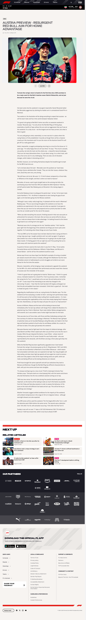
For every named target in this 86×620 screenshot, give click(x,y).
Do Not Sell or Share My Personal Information (40, 588)
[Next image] (49, 86)
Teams (55, 2)
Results (26, 2)
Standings (36, 2)
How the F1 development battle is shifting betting (67, 461)
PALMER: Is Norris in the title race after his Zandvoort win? (26, 441)
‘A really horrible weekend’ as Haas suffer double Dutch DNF (26, 459)
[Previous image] (35, 86)
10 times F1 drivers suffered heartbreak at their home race (67, 449)
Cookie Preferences (36, 600)
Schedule (17, 2)
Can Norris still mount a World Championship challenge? (63, 441)
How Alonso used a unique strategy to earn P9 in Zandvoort (26, 449)
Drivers (46, 2)
